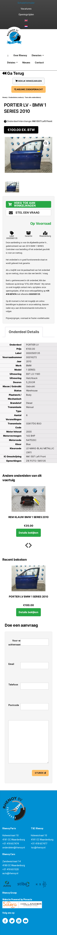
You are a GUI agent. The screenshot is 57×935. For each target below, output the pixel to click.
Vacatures (26, 8)
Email (11, 664)
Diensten (37, 55)
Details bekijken (28, 532)
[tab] (24, 332)
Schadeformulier (26, 3)
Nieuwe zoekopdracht (29, 89)
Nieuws (26, 62)
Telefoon (13, 684)
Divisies (11, 62)
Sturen (39, 773)
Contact (39, 62)
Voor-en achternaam (14, 642)
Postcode (13, 705)
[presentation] (26, 545)
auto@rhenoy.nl (10, 873)
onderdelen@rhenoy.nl (13, 847)
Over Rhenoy (20, 55)
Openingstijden (26, 14)
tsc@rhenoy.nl (38, 847)
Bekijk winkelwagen (30, 81)
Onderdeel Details (24, 332)
